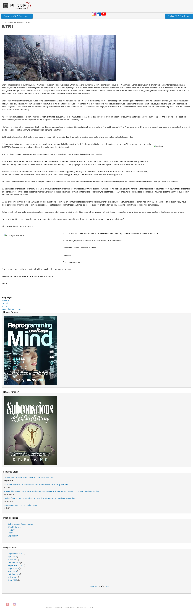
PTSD (4, 306)
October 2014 (14, 574)
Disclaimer (58, 607)
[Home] (19, 7)
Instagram (94, 14)
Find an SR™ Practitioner (179, 16)
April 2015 (12, 571)
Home (4, 22)
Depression (13, 535)
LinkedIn (98, 14)
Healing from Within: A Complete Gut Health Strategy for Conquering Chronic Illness (40, 498)
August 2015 (13, 568)
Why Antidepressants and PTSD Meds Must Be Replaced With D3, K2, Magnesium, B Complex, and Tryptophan (52, 491)
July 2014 (12, 577)
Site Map (49, 607)
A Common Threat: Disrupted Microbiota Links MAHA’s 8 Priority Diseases (36, 484)
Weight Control (14, 527)
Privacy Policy (69, 607)
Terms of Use (81, 607)
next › (108, 586)
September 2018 (15, 553)
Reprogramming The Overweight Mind (21, 505)
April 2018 (12, 556)
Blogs (10, 22)
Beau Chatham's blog (21, 22)
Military (5, 300)
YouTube (104, 14)
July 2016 (12, 559)
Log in (91, 607)
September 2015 (15, 565)
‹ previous (92, 586)
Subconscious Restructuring (20, 524)
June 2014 (12, 580)
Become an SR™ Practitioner (17, 16)
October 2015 (14, 562)
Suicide (5, 303)
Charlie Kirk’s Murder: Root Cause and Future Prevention (29, 477)
